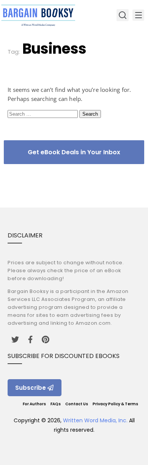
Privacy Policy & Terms (115, 404)
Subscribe (30, 388)
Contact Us (76, 404)
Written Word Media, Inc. (95, 420)
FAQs (55, 404)
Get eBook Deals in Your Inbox (74, 152)
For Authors (34, 404)
